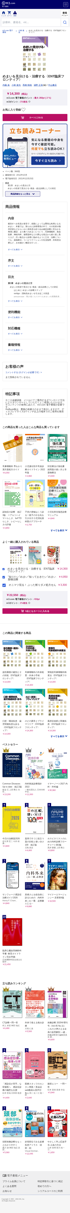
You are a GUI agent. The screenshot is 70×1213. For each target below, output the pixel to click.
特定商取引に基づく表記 (50, 1181)
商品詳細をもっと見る (21, 194)
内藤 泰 (6, 85)
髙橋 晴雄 (27, 85)
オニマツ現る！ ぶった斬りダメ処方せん (32, 585)
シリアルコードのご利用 (50, 1191)
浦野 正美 (38, 85)
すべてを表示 (58, 530)
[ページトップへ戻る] (65, 1208)
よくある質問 (9, 1186)
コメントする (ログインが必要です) (22, 372)
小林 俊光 (21, 31)
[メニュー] (65, 4)
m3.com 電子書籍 (7, 31)
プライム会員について (14, 1181)
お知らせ (7, 1191)
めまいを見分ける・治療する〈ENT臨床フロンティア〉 (31, 570)
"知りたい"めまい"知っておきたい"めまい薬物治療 (32, 578)
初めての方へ (44, 1186)
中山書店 (52, 85)
